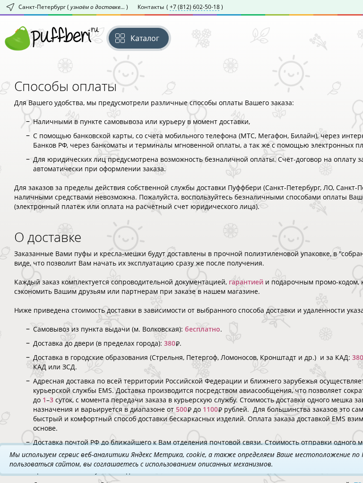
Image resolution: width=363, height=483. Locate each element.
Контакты (180, 7)
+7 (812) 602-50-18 (195, 7)
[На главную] (52, 38)
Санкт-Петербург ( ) (73, 7)
